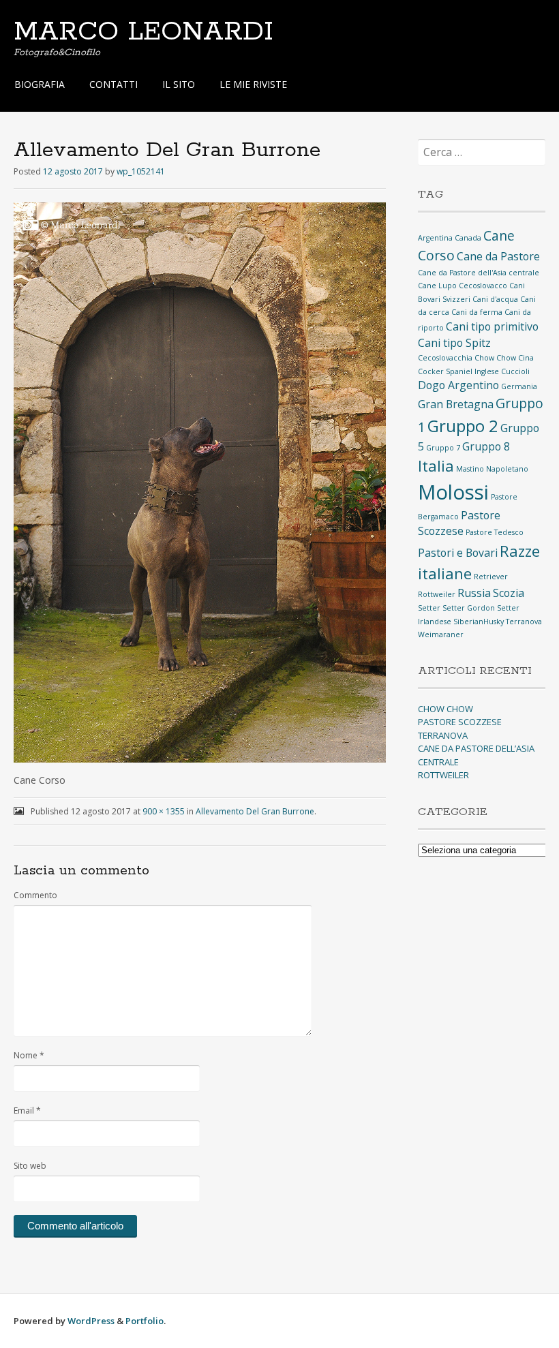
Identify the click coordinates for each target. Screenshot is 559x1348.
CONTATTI (113, 84)
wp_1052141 (141, 171)
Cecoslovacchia (445, 358)
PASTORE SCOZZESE (460, 722)
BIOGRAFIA (39, 84)
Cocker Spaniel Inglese (458, 371)
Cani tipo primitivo (492, 326)
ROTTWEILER (443, 775)
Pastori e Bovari (458, 552)
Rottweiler (436, 594)
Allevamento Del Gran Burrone (255, 811)
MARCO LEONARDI (143, 32)
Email (27, 1110)
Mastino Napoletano (492, 469)
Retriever (491, 576)
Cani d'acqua (495, 299)
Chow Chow (495, 358)
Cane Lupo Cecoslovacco (462, 285)
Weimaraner (441, 634)
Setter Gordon (468, 608)
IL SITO (178, 84)
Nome (29, 1055)
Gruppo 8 (486, 446)
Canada (468, 238)
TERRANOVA (443, 735)
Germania (519, 386)
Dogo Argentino (458, 385)
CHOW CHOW (445, 709)
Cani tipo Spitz (454, 342)
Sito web (30, 1165)
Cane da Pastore (498, 256)
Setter (429, 608)
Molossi (453, 492)
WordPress (91, 1321)
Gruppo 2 (462, 425)
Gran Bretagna (456, 404)
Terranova (524, 621)
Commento (35, 895)
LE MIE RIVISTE (253, 84)
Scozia (508, 592)
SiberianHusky (478, 621)
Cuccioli (515, 371)
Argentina (435, 238)
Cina (526, 358)
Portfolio (144, 1321)
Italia (436, 465)
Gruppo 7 (443, 448)
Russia (474, 592)
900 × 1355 (163, 811)
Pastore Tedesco (495, 532)
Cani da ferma (476, 312)
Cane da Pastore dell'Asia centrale (478, 272)
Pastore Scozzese (459, 523)
